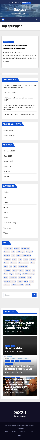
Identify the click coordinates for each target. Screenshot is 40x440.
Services (22, 431)
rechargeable (22, 266)
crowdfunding (26, 255)
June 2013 (7, 171)
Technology (7, 228)
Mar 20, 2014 (11, 372)
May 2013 (6, 176)
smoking (18, 274)
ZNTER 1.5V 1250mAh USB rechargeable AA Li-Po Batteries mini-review (19, 325)
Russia (15, 270)
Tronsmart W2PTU (10, 281)
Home (6, 431)
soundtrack (13, 277)
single (11, 274)
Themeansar (19, 428)
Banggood (29, 252)
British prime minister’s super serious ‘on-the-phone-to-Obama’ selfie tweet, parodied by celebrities (19, 107)
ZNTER (28, 285)
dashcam (7, 259)
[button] (37, 19)
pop (15, 266)
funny (26, 259)
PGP (19, 435)
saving (21, 270)
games (6, 263)
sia (34, 270)
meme (33, 263)
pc (11, 266)
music (6, 266)
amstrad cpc (8, 248)
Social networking (9, 223)
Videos (5, 233)
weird (31, 281)
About (14, 431)
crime (18, 255)
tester (29, 277)
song (5, 277)
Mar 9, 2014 (11, 392)
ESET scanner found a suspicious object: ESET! (18, 367)
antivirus (6, 252)
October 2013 (8, 161)
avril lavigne (20, 252)
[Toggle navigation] (20, 19)
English (6, 41)
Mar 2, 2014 (9, 52)
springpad (22, 277)
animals (16, 248)
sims (5, 274)
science (28, 270)
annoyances (25, 248)
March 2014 (7, 156)
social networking (28, 274)
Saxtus (20, 9)
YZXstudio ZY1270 (17, 285)
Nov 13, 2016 (11, 331)
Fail (4, 197)
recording (7, 270)
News (5, 218)
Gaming (12, 41)
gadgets (32, 259)
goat (20, 263)
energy (14, 259)
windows (7, 285)
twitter (20, 281)
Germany (14, 263)
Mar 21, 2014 (11, 352)
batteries (7, 255)
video (26, 281)
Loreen (26, 263)
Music (5, 212)
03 (12, 130)
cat (13, 255)
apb (13, 252)
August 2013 (7, 166)
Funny (5, 202)
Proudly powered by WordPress (14, 425)
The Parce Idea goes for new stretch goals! (18, 114)
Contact (32, 431)
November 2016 (9, 151)
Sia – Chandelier (9, 93)
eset (20, 259)
